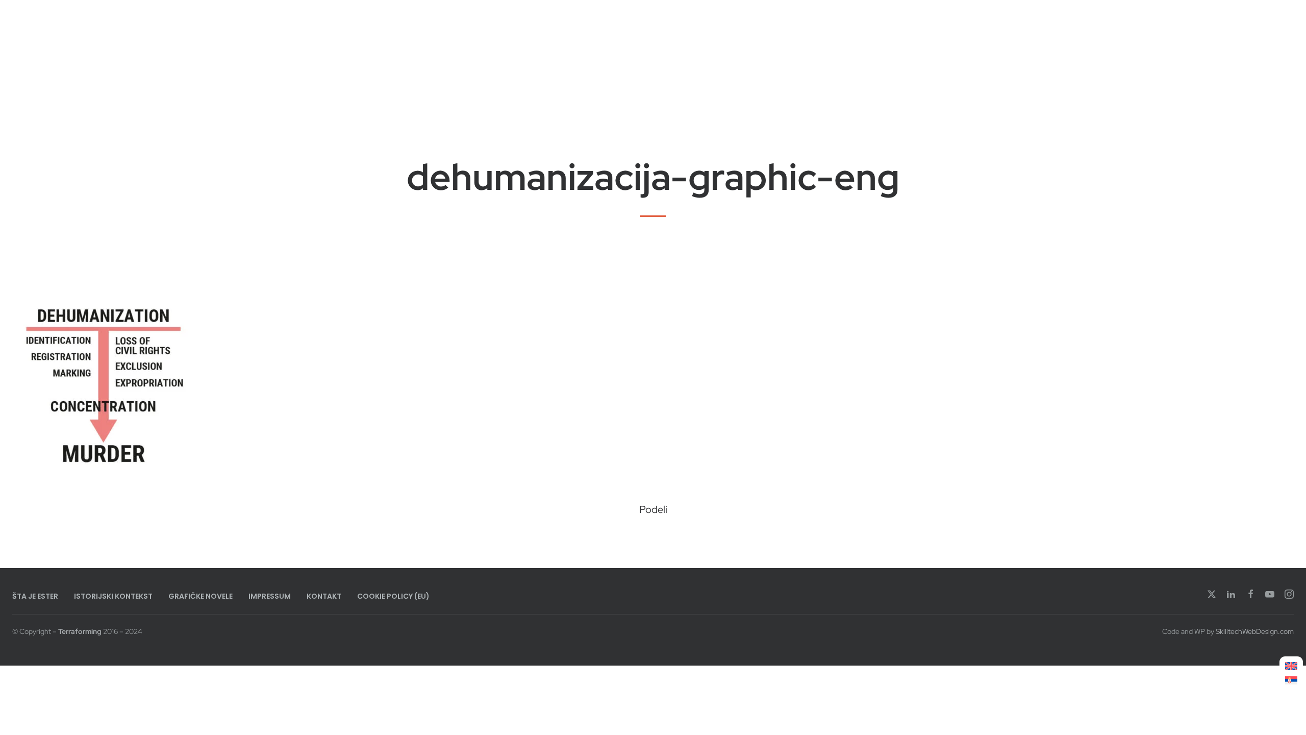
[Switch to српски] (1291, 680)
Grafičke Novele (200, 596)
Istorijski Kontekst (113, 596)
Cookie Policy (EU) (393, 596)
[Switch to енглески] (1291, 666)
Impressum (269, 596)
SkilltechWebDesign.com (1255, 631)
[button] (618, 536)
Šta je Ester (35, 596)
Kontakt (324, 596)
